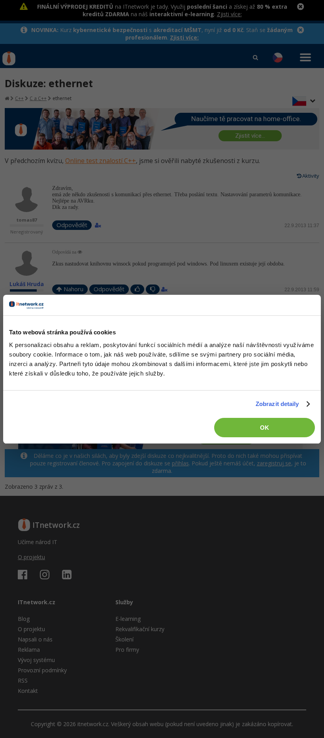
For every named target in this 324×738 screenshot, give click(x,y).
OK (264, 427)
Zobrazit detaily (277, 403)
